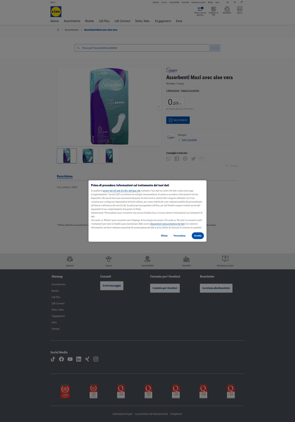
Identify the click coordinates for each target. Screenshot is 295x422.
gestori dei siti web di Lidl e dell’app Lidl (121, 190)
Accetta (197, 235)
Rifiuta (164, 235)
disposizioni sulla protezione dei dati (167, 223)
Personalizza (179, 235)
